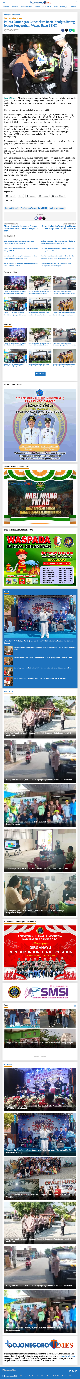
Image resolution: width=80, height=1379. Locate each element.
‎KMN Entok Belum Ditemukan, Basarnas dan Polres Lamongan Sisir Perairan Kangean (56, 265)
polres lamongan (57, 208)
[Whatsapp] (73, 30)
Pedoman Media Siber (53, 1376)
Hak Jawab (65, 1376)
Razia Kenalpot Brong (13, 18)
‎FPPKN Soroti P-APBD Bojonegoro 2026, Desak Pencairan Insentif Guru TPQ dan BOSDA (40, 678)
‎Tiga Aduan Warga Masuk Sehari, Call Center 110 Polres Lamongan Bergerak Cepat (57, 250)
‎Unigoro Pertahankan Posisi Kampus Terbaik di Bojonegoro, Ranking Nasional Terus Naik (64, 314)
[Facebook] (36, 218)
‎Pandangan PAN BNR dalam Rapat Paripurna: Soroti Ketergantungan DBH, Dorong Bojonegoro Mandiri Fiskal (45, 648)
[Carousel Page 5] (45, 1056)
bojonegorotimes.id (67, 1356)
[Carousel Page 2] (37, 1056)
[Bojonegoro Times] (40, 2)
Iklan (72, 1376)
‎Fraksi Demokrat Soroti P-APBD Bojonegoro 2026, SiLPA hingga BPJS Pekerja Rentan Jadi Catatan (43, 657)
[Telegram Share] (70, 30)
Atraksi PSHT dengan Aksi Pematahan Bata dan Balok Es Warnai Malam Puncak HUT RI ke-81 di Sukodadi (15, 293)
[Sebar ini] (62, 30)
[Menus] (4, 2)
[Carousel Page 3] (40, 1056)
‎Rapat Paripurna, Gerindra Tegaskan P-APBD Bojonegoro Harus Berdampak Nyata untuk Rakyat (42, 668)
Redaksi (34, 1376)
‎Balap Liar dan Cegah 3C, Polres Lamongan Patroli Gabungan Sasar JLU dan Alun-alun (19, 242)
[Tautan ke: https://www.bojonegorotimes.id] (75, 1005)
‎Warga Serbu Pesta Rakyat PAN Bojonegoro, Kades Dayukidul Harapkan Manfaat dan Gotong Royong (38, 642)
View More (40, 374)
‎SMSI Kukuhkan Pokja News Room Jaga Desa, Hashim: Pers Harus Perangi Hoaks (40, 314)
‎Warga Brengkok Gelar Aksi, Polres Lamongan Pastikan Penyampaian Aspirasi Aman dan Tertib (20, 257)
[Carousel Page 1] (35, 1056)
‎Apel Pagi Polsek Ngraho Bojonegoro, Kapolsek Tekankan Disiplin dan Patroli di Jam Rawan (40, 293)
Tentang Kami (25, 1376)
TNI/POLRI (12, 30)
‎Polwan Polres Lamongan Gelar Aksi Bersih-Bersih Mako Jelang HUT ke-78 (21, 250)
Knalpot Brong (11, 208)
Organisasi (6, 30)
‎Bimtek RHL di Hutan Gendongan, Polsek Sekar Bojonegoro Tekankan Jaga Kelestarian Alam (14, 314)
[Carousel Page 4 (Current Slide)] (42, 1056)
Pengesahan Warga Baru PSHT (34, 208)
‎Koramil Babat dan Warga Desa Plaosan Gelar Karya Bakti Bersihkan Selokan (59, 226)
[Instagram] (40, 218)
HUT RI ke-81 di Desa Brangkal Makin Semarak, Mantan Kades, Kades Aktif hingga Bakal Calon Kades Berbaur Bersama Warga (38, 1042)
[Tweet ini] (66, 30)
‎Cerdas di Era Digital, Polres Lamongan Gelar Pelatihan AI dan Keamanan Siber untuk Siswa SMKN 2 (58, 242)
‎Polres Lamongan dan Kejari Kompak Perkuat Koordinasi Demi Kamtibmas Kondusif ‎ (21, 265)
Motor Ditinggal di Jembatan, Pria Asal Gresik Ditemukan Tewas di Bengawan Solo (21, 227)
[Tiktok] (44, 218)
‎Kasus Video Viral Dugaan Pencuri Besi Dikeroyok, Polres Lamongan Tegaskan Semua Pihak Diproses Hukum (57, 257)
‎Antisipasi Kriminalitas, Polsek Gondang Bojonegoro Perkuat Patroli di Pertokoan (64, 293)
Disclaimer (42, 1376)
